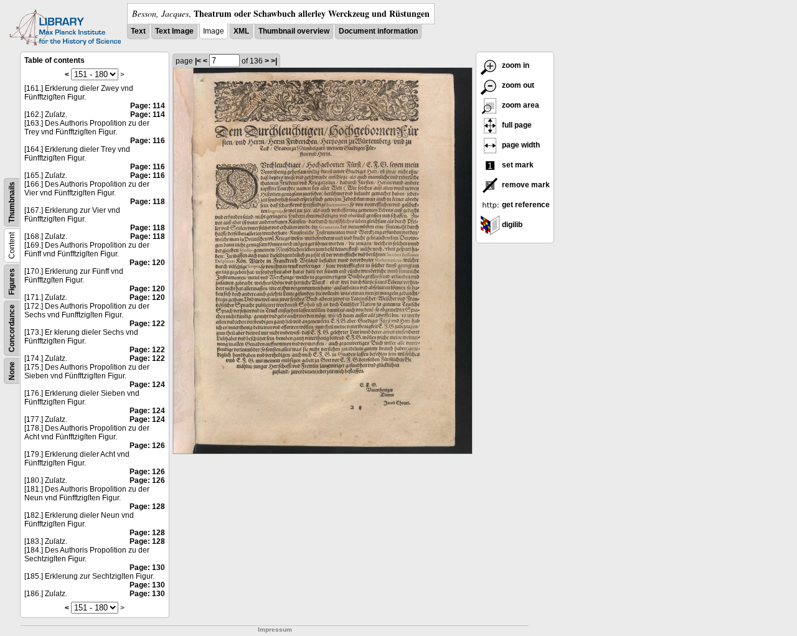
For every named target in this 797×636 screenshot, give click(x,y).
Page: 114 (147, 105)
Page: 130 (147, 567)
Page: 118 (147, 201)
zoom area (519, 105)
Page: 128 (147, 506)
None (11, 371)
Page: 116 (147, 140)
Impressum (275, 629)
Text (138, 31)
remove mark (525, 184)
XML (241, 31)
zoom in (514, 65)
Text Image (174, 31)
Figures (11, 281)
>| (274, 61)
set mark (517, 165)
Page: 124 (147, 384)
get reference (525, 204)
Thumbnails (11, 202)
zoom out (517, 85)
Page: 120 (147, 262)
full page (516, 125)
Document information (378, 31)
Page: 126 (147, 445)
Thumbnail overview (293, 31)
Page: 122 (147, 323)
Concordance (11, 328)
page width (520, 145)
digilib (511, 224)
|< (198, 61)
